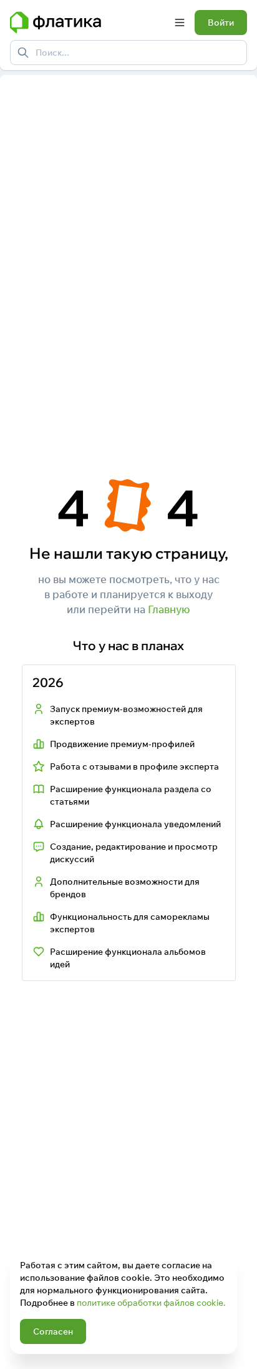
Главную (169, 609)
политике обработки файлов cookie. (151, 1302)
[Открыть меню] (180, 23)
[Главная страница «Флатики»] (87, 22)
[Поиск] (23, 52)
